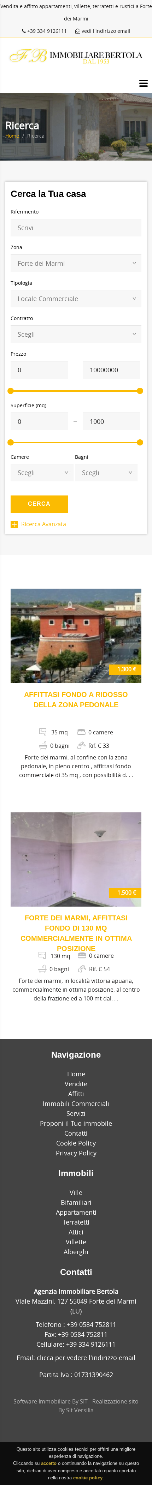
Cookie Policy (76, 1143)
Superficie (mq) (28, 405)
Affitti (76, 1093)
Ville (76, 1192)
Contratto (22, 318)
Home (12, 135)
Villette (76, 1242)
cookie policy (88, 1477)
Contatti (76, 1133)
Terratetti (76, 1222)
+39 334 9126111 (47, 31)
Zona (16, 247)
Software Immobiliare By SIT (50, 1401)
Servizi (76, 1113)
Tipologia (21, 282)
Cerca (39, 504)
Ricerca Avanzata (43, 524)
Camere (20, 456)
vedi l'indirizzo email (105, 31)
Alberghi (76, 1251)
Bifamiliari (76, 1202)
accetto (49, 1463)
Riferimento (25, 211)
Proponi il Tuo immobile (76, 1123)
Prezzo (18, 353)
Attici (76, 1232)
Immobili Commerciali (76, 1103)
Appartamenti (76, 1212)
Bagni (81, 456)
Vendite (76, 1084)
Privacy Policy (76, 1153)
